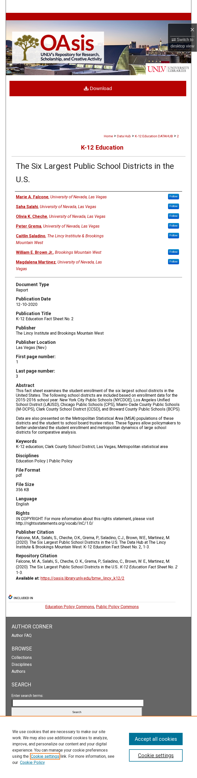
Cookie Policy (32, 762)
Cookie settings (45, 756)
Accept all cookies (156, 739)
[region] (98, 747)
